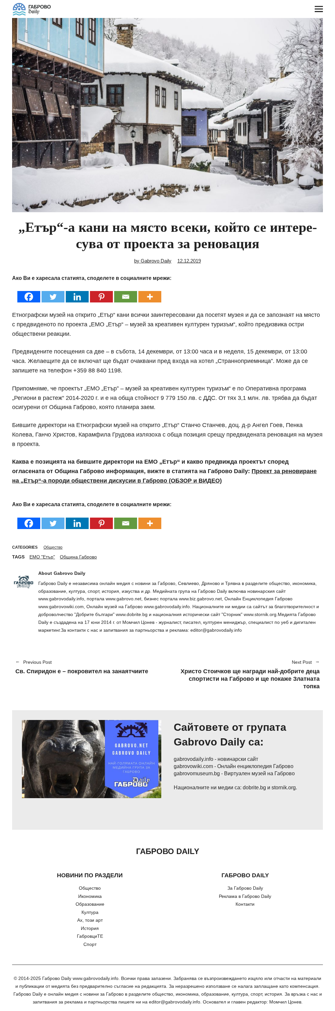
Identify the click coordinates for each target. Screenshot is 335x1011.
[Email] (125, 292)
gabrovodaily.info (193, 759)
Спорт (90, 944)
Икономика (90, 896)
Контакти (245, 904)
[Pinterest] (101, 292)
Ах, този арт (90, 920)
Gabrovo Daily (69, 573)
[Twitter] (53, 292)
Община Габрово (78, 556)
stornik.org (284, 787)
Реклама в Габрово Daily (245, 896)
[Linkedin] (77, 292)
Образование (90, 904)
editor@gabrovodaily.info (174, 1001)
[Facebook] (28, 292)
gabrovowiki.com (193, 766)
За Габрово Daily (245, 888)
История (90, 928)
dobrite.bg (254, 787)
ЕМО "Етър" (42, 556)
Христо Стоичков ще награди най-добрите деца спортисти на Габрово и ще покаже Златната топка (247, 675)
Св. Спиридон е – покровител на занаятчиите (81, 667)
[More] (149, 292)
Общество (53, 547)
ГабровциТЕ (90, 936)
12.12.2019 (189, 261)
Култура (89, 912)
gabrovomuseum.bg (197, 773)
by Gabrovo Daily (152, 261)
